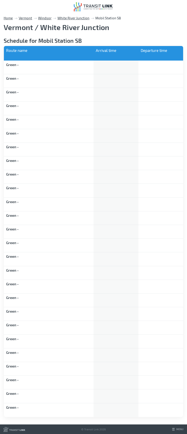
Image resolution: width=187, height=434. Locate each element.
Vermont (25, 18)
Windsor (45, 18)
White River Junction (73, 18)
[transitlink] (93, 6)
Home (8, 18)
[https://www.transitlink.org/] (14, 429)
